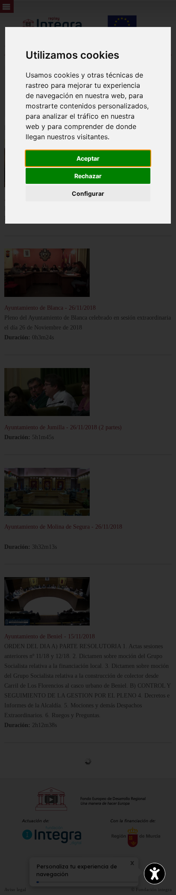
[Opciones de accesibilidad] (154, 873)
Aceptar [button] (88, 158)
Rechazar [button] (88, 176)
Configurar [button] (88, 193)
